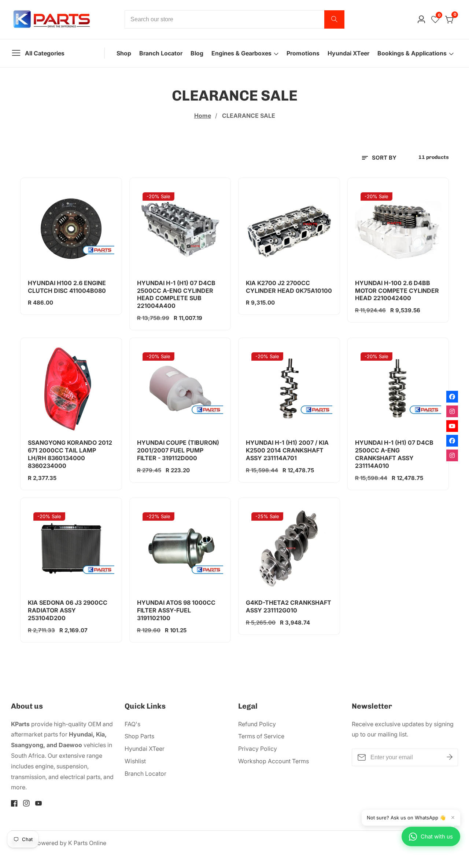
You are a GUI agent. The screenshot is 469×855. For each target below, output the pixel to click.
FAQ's (132, 724)
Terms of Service (261, 736)
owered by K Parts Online (71, 843)
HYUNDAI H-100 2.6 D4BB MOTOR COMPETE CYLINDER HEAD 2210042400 (397, 290)
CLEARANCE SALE (248, 115)
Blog (197, 53)
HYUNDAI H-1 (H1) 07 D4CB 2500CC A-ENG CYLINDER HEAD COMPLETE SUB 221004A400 (176, 294)
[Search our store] (334, 19)
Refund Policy (257, 724)
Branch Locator (160, 53)
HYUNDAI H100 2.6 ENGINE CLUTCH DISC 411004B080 (67, 286)
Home (202, 115)
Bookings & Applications (412, 53)
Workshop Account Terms (273, 761)
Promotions (303, 53)
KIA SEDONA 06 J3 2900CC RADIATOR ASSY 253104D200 (67, 610)
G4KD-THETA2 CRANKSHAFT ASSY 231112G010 (288, 606)
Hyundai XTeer (348, 53)
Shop (124, 53)
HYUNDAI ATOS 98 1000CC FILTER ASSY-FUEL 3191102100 (176, 610)
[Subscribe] (449, 757)
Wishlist (135, 761)
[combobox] (234, 19)
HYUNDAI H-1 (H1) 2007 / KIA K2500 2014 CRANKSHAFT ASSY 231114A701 (287, 450)
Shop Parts (139, 736)
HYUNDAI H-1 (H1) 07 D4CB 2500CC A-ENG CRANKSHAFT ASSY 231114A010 (394, 454)
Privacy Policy (257, 748)
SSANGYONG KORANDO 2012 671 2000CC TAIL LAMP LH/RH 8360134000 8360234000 (70, 454)
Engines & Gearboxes (241, 53)
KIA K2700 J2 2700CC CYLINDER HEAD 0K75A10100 (289, 286)
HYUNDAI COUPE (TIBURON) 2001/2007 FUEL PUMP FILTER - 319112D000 (178, 450)
